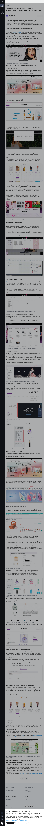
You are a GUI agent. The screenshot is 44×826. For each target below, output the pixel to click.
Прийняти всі (10, 822)
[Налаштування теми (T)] (2, 819)
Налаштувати (31, 822)
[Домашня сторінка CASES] (2, 1)
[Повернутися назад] (7, 2)
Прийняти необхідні (21, 822)
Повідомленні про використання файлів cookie (17, 820)
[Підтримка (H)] (2, 813)
